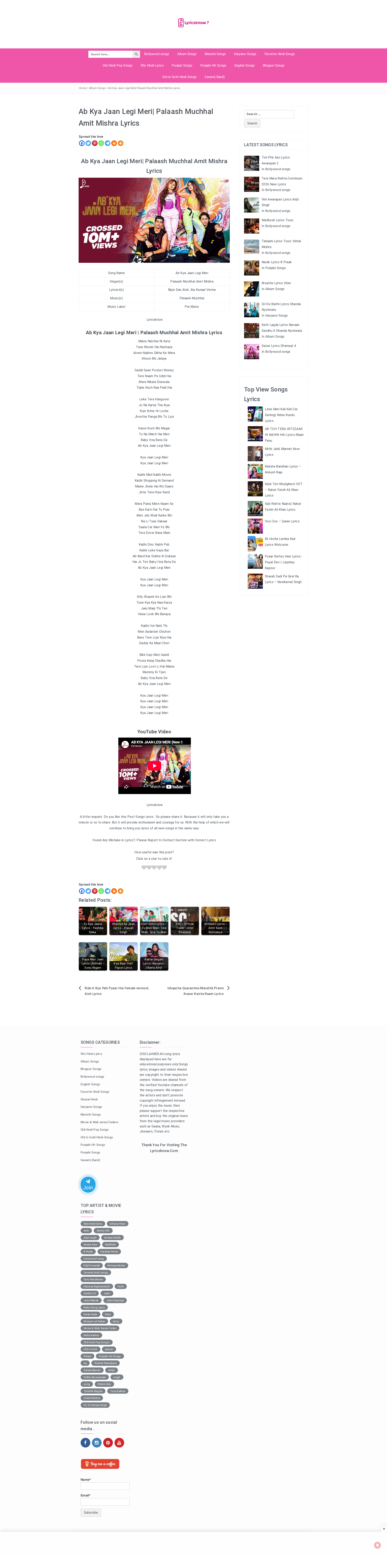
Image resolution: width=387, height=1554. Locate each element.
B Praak (88, 1251)
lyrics (116, 1321)
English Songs (244, 65)
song (87, 1384)
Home (82, 88)
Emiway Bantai (116, 1265)
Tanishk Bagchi (93, 1391)
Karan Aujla (90, 1314)
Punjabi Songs (182, 65)
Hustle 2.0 (90, 1293)
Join (88, 1188)
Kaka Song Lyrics (94, 1307)
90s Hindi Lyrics (152, 65)
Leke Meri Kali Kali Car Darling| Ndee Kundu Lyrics (281, 415)
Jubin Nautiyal (115, 1300)
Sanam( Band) (215, 77)
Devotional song (94, 1258)
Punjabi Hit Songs (213, 65)
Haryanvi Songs (245, 54)
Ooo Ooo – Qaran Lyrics (282, 521)
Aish (86, 1230)
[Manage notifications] (377, 1545)
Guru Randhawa (93, 1279)
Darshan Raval (109, 1251)
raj (85, 1363)
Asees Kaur (90, 1244)
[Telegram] (107, 143)
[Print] (114, 143)
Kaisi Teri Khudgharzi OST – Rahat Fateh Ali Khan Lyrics (284, 490)
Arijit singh (90, 1237)
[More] (120, 143)
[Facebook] (82, 143)
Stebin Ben (104, 1384)
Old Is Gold (90, 1349)
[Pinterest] (95, 143)
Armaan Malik (112, 1237)
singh (116, 1377)
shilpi (111, 1370)
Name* (86, 1480)
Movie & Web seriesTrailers (99, 1122)
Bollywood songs (156, 54)
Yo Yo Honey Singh (95, 1405)
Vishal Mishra (92, 1398)
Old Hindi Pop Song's (97, 1342)
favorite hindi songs (96, 1272)
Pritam (87, 1356)
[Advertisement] (164, 1222)
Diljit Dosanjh (92, 1265)
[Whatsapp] (101, 143)
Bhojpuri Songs (273, 65)
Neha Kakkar (91, 1335)
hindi (121, 1286)
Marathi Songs (215, 54)
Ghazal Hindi (89, 1099)
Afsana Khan (117, 1223)
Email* (86, 1495)
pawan (109, 1349)
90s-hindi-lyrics (93, 1223)
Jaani (107, 1293)
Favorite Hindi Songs (279, 54)
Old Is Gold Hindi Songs (179, 77)
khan (108, 1314)
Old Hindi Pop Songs (118, 65)
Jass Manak (91, 1300)
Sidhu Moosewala (95, 1377)
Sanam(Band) (92, 1370)
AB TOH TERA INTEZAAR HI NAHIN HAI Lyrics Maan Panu (284, 435)
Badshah (110, 1244)
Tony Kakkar (118, 1391)
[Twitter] (88, 143)
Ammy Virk (103, 1230)
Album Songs (187, 54)
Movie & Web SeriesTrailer (100, 1328)
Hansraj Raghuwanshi (97, 1286)
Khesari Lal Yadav (94, 1321)
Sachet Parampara (105, 1363)
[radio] (144, 868)
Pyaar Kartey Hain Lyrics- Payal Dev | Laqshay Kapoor (283, 562)
